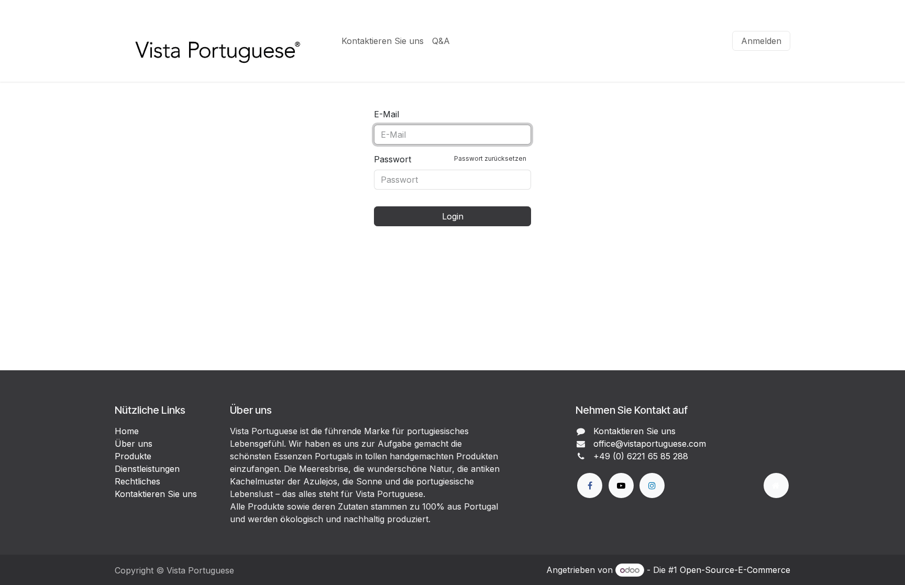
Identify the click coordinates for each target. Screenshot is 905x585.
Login (452, 216)
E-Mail (386, 114)
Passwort (450, 159)
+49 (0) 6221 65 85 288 (640, 456)
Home (127, 431)
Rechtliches (137, 481)
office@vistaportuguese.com (649, 443)
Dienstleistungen (147, 468)
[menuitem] (382, 40)
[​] (589, 485)
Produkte (133, 456)
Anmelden (761, 41)
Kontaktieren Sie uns (156, 494)
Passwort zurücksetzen (490, 158)
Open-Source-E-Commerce (735, 570)
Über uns (133, 443)
